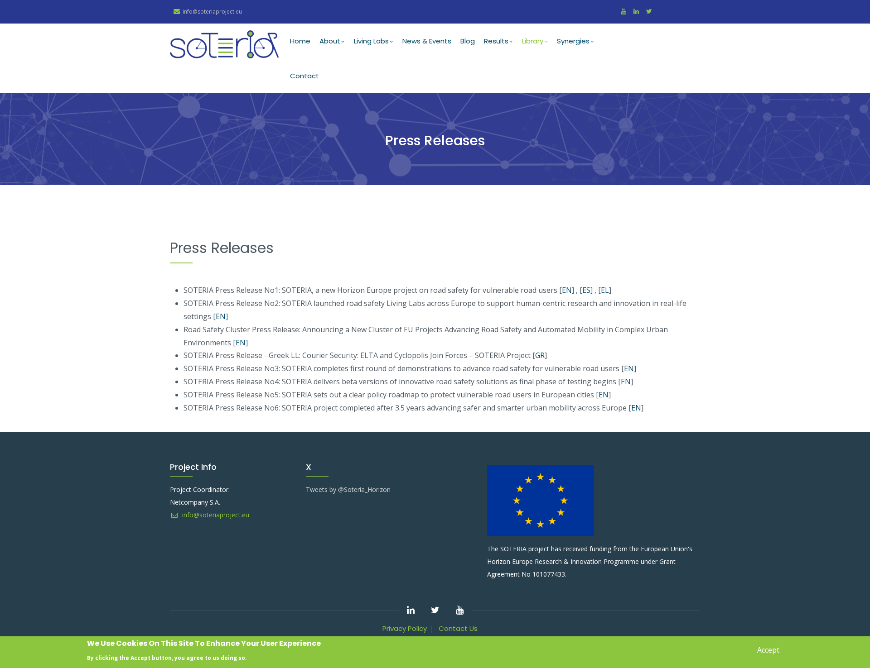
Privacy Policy (404, 628)
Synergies (573, 41)
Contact (304, 76)
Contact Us (458, 628)
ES (586, 290)
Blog (467, 41)
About (329, 41)
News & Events (426, 41)
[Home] (224, 44)
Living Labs (371, 41)
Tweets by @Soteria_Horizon (348, 489)
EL (605, 290)
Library (532, 41)
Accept (768, 650)
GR (540, 355)
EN (567, 290)
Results (496, 41)
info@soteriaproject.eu (214, 515)
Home (300, 41)
